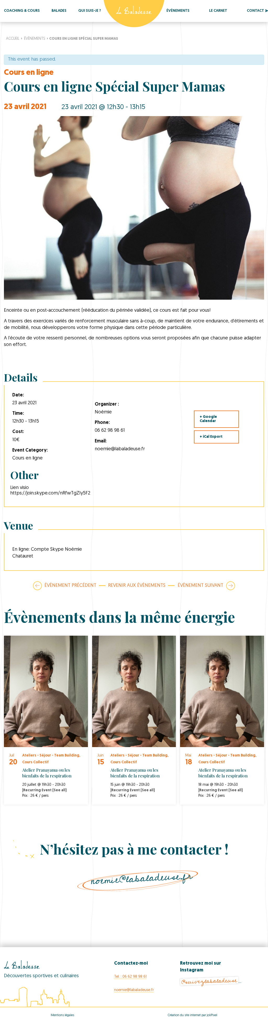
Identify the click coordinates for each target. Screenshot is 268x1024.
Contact (255, 11)
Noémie (103, 412)
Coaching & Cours (22, 11)
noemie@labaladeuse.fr (142, 878)
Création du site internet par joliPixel (192, 1015)
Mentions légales (62, 1015)
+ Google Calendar (208, 419)
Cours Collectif (35, 762)
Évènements (177, 11)
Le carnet (218, 11)
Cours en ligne (29, 73)
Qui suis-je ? (89, 11)
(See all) (59, 790)
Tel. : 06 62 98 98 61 (130, 977)
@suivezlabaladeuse (209, 981)
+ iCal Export (211, 437)
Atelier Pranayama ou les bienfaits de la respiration (46, 772)
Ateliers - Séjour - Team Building (50, 756)
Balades (59, 11)
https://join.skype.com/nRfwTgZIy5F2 (50, 493)
